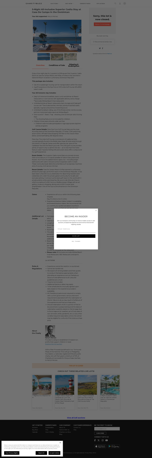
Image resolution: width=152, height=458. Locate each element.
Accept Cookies (54, 453)
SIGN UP (76, 236)
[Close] (60, 443)
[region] (32, 449)
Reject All (41, 453)
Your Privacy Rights (12, 453)
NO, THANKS (76, 241)
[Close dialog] (96, 210)
